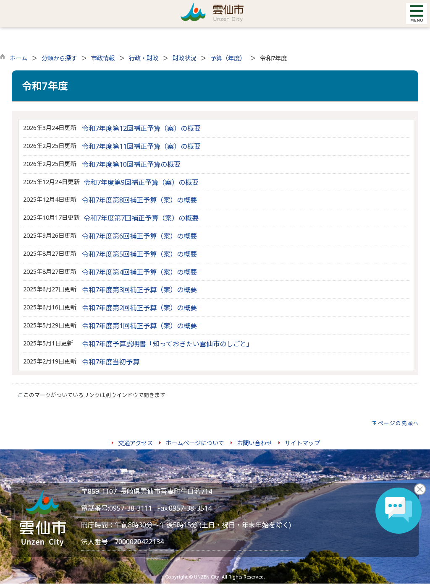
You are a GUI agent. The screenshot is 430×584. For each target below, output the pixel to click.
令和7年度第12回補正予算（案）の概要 (141, 128)
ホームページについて (194, 443)
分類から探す (59, 58)
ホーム (18, 58)
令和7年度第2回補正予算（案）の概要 (139, 307)
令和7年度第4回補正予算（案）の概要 (139, 272)
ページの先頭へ (398, 423)
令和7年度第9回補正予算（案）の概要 (141, 182)
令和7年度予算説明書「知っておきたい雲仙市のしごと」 (167, 343)
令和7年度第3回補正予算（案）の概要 (139, 289)
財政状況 (184, 58)
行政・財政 (143, 58)
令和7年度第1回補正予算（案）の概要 (139, 325)
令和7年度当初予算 (110, 361)
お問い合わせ (254, 443)
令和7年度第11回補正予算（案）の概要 (141, 146)
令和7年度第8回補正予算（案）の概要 (139, 200)
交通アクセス (135, 443)
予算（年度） (228, 58)
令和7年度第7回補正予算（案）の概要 (141, 218)
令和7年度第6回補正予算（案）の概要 (139, 236)
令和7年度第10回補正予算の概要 (131, 164)
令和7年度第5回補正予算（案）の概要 (139, 254)
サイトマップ (302, 443)
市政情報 (103, 58)
